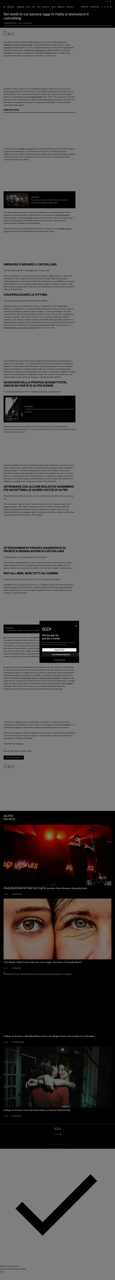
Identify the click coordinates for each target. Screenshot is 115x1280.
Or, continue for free (59, 660)
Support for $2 (59, 650)
